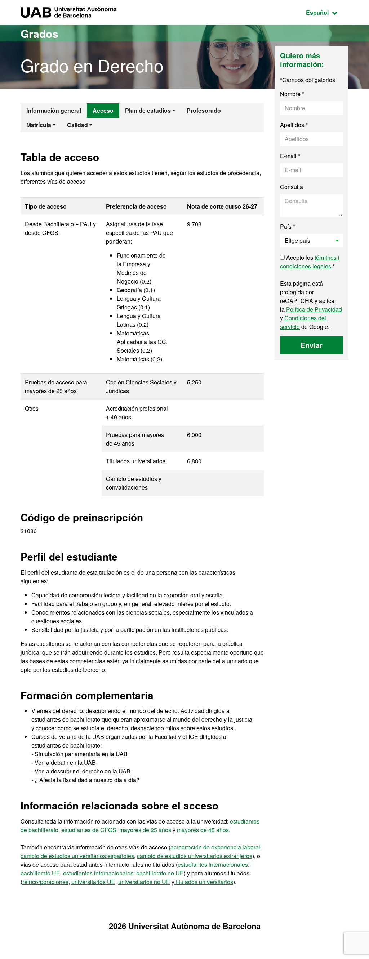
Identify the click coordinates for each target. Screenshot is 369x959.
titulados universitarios (203, 882)
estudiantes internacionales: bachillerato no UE (123, 873)
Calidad (77, 125)
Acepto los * (309, 261)
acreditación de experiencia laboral (215, 847)
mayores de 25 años (145, 830)
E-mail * (290, 156)
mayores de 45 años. (203, 830)
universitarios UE (93, 882)
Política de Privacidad (314, 309)
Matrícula (38, 125)
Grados (39, 33)
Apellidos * (294, 125)
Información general (53, 110)
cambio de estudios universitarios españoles (77, 856)
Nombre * (292, 94)
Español (327, 12)
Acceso (103, 110)
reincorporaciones (45, 882)
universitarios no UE (144, 882)
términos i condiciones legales (309, 261)
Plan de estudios (148, 110)
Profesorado (204, 110)
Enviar (312, 345)
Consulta (291, 187)
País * (287, 226)
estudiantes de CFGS (88, 830)
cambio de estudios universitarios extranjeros (194, 856)
